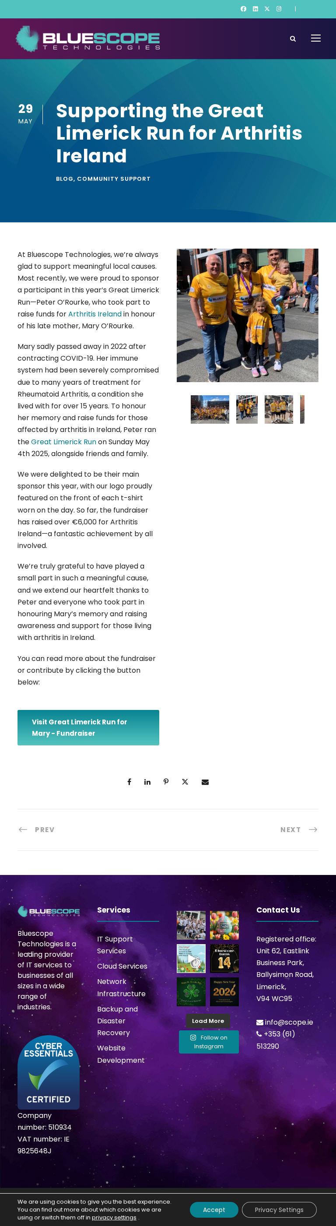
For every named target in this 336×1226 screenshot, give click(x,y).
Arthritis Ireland (95, 314)
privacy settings (114, 1218)
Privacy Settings (279, 1209)
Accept (214, 1209)
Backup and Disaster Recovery (117, 1021)
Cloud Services (122, 966)
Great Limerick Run (63, 442)
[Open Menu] (316, 38)
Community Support (114, 179)
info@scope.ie (289, 1022)
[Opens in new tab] (243, 9)
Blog (65, 179)
